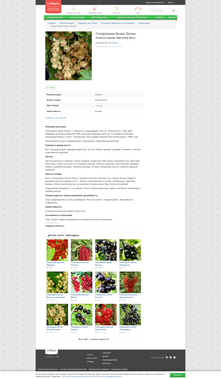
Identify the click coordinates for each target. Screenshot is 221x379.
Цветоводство (99, 17)
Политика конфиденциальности (48, 369)
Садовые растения (87, 23)
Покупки (160, 17)
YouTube (174, 357)
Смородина (144, 23)
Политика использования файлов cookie (73, 369)
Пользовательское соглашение (99, 369)
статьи (90, 355)
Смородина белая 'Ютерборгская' (54, 328)
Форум (171, 17)
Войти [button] (171, 2)
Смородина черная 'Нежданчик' (127, 263)
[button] (68, 55)
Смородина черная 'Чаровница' (127, 328)
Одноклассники (170, 357)
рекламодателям (109, 360)
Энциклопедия (55, 17)
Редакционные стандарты (119, 369)
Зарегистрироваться (154, 2)
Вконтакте (166, 357)
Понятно (177, 375)
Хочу (51, 87)
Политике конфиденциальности (109, 376)
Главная (52, 23)
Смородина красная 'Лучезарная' (104, 328)
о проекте (106, 353)
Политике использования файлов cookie (80, 376)
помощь (90, 361)
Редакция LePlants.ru (54, 226)
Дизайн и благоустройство (132, 17)
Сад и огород (77, 17)
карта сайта (92, 358)
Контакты (106, 363)
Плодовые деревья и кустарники (117, 23)
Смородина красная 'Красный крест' (128, 295)
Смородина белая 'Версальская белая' (55, 295)
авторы (105, 356)
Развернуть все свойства (55, 117)
